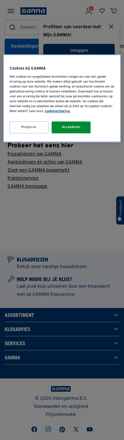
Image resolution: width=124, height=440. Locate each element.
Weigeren (29, 127)
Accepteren (71, 127)
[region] (62, 98)
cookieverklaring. (57, 111)
